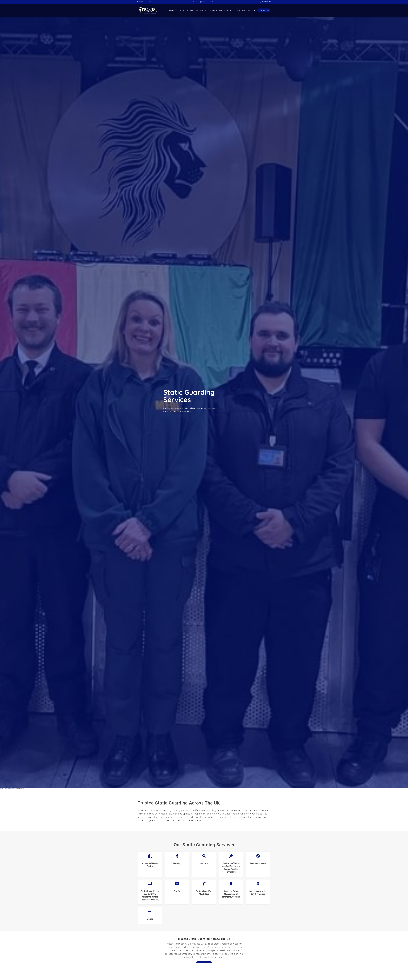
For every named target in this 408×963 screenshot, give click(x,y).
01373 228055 (266, 2)
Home (1, 788)
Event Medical (239, 10)
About (250, 10)
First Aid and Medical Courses (217, 10)
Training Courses (175, 10)
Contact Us (264, 10)
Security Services (194, 10)
